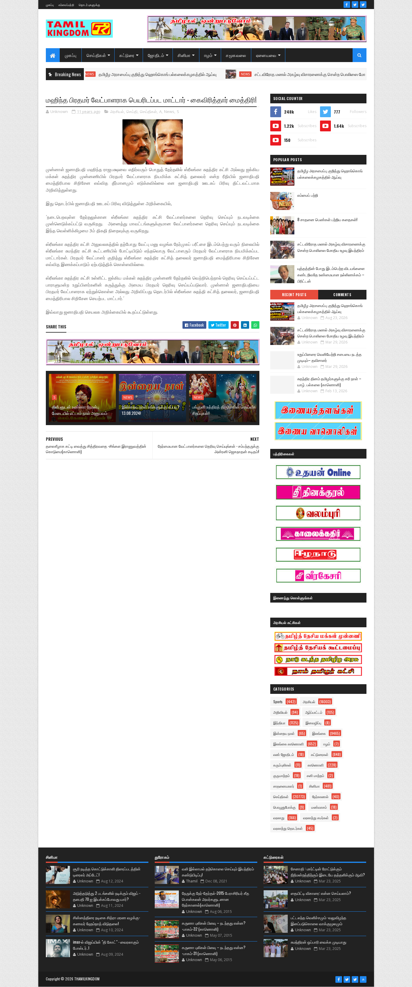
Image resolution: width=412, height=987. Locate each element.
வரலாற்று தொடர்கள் (288, 828)
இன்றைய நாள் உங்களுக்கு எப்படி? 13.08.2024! (150, 409)
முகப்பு (50, 4)
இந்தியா (279, 722)
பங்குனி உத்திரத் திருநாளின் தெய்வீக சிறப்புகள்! (224, 409)
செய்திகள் (96, 55)
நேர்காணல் (320, 796)
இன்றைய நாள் (284, 733)
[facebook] (347, 4)
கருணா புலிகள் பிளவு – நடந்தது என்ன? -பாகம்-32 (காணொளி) (214, 926)
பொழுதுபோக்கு (284, 807)
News (219, 74)
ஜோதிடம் (156, 55)
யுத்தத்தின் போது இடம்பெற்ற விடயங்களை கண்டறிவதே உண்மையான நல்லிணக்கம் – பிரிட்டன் (331, 274)
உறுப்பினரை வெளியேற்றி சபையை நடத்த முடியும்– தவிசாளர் (329, 357)
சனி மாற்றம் (315, 775)
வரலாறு (278, 817)
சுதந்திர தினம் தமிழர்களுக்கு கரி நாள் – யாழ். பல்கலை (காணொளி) (329, 381)
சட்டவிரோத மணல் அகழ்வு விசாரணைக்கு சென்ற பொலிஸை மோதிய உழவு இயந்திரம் (301, 74)
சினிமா (184, 55)
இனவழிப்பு (313, 722)
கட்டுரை (126, 55)
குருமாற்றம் (281, 775)
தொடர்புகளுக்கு (89, 4)
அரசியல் (117, 111)
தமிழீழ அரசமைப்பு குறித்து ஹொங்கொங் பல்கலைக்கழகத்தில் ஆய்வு (132, 74)
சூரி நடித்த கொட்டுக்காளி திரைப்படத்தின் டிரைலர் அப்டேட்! (107, 872)
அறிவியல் (280, 712)
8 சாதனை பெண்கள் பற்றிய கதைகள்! (327, 219)
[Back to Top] (363, 979)
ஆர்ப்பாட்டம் (313, 712)
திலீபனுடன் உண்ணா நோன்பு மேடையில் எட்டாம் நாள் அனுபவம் (79, 409)
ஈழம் (208, 55)
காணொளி (316, 764)
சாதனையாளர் (283, 785)
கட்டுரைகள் (319, 754)
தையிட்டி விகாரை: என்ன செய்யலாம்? (321, 893)
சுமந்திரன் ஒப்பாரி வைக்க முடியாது (318, 942)
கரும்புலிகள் (282, 764)
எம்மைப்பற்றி (66, 4)
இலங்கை (319, 733)
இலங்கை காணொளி (288, 743)
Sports (278, 701)
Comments (342, 294)
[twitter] (355, 4)
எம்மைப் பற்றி (307, 195)
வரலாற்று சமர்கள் (316, 817)
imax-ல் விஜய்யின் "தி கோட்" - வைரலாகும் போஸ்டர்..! (106, 945)
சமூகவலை (236, 55)
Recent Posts (294, 294)
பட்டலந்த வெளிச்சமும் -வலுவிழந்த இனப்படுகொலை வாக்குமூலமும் (318, 920)
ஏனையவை (266, 55)
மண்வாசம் (319, 807)
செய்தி (132, 111)
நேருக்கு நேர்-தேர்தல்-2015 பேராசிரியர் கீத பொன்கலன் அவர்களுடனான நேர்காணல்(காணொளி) (215, 899)
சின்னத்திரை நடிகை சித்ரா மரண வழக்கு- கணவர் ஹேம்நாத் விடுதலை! (106, 920)
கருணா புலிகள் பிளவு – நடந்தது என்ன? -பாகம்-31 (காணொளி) (214, 950)
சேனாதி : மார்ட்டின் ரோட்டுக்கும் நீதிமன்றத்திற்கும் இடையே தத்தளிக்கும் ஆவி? (328, 872)
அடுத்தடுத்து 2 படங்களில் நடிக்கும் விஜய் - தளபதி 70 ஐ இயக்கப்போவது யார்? (106, 896)
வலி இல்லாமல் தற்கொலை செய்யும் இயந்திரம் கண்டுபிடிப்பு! (218, 872)
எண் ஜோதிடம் (283, 754)
